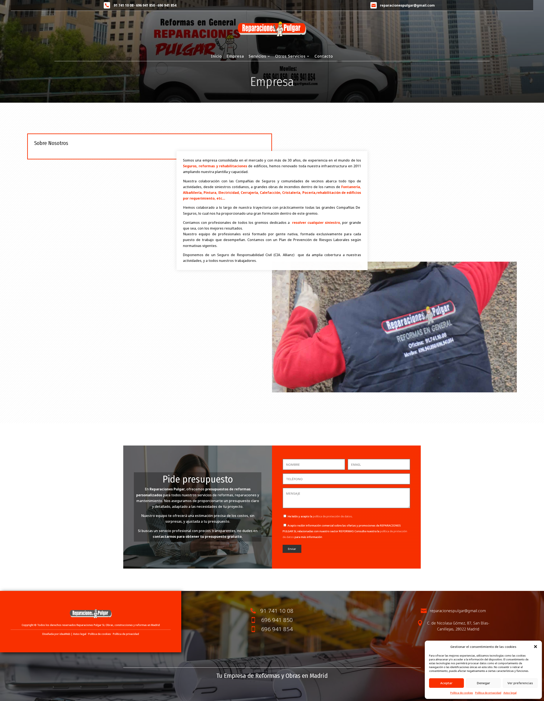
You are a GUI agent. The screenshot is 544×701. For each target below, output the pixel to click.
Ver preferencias (520, 683)
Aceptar (446, 683)
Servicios (257, 57)
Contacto (323, 57)
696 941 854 (166, 5)
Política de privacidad (488, 693)
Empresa (235, 57)
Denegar (483, 683)
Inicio (216, 57)
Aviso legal (510, 693)
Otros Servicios (290, 57)
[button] (535, 646)
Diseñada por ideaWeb (56, 634)
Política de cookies (461, 693)
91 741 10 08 (123, 5)
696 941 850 (145, 5)
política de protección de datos (332, 516)
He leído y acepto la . (320, 516)
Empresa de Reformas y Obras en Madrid (276, 676)
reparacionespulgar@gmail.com (407, 5)
